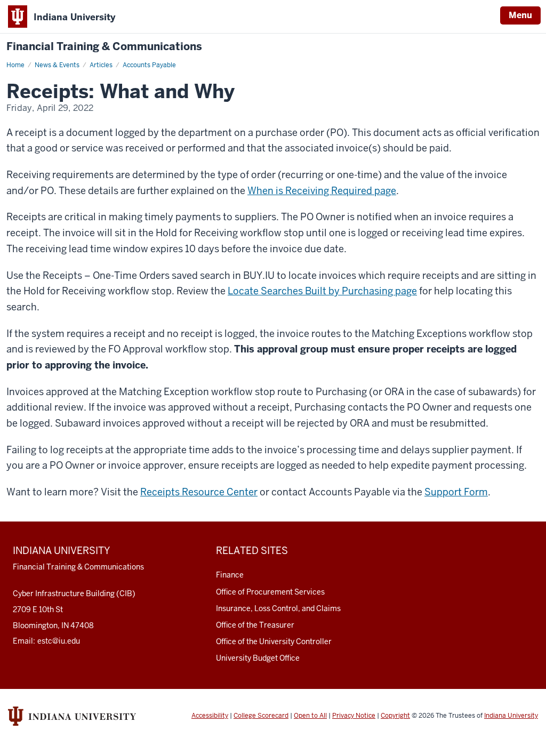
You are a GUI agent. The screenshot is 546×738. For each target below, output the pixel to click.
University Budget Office (258, 658)
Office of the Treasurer (255, 625)
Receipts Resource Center (199, 492)
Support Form (456, 492)
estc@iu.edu (58, 641)
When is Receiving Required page (321, 190)
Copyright (395, 715)
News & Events (57, 65)
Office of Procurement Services (270, 592)
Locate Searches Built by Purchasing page (322, 291)
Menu (520, 15)
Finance (230, 575)
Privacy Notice (353, 715)
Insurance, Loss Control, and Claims (278, 608)
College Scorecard (261, 715)
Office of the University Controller (274, 641)
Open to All (310, 715)
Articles (101, 65)
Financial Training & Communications (104, 47)
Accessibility (209, 715)
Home (15, 65)
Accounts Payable (149, 65)
